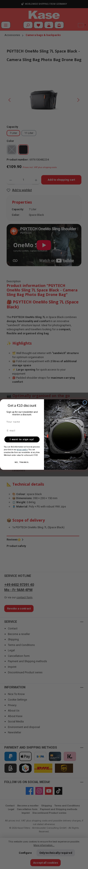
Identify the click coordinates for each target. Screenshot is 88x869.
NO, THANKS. (22, 462)
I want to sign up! (22, 439)
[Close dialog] (85, 402)
